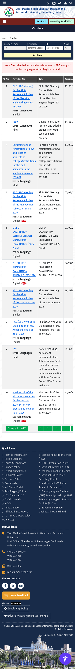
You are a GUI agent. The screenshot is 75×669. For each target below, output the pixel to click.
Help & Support (13, 458)
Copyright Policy (13, 475)
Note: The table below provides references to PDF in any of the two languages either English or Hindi (37, 67)
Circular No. (32, 44)
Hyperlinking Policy (15, 471)
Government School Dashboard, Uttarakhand (52, 509)
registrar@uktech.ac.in (19, 572)
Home (3, 38)
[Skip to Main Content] (54, 3)
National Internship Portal (56, 467)
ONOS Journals (13, 499)
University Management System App (27, 615)
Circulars (13, 38)
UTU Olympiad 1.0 (14, 495)
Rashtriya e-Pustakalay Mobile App (16, 517)
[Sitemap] (65, 3)
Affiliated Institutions (16, 511)
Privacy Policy (12, 467)
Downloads (11, 483)
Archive (37, 55)
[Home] (48, 3)
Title (48, 44)
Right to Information (16, 454)
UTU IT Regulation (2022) (55, 463)
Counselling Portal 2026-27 (61, 21)
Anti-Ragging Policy (15, 491)
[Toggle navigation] (4, 3)
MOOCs (9, 503)
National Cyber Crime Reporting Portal (52, 477)
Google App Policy (17, 608)
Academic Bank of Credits (56, 471)
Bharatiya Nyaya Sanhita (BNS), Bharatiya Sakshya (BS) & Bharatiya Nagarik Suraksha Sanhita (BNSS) (55, 497)
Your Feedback (19, 595)
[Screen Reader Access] (60, 3)
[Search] (70, 3)
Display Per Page (11, 44)
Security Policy (13, 479)
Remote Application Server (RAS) (55, 456)
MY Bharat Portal (14, 487)
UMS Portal (41, 21)
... (66, 428)
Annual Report (12, 507)
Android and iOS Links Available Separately (52, 485)
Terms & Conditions (15, 463)
